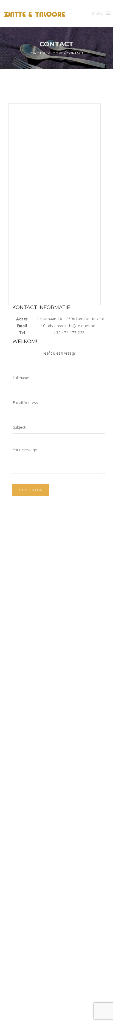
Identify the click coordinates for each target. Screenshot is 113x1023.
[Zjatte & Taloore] (36, 13)
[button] (97, 13)
